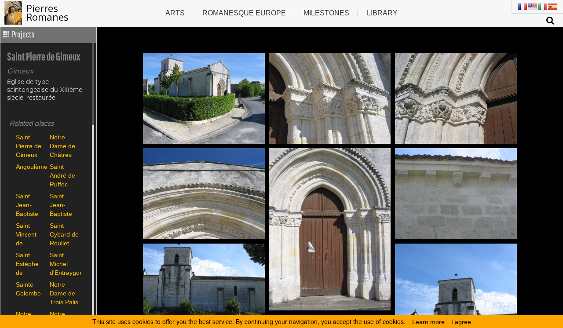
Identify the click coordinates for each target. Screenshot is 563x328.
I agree (461, 321)
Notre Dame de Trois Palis (64, 293)
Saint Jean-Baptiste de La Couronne (63, 205)
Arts (175, 13)
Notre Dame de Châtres (62, 146)
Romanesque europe (244, 13)
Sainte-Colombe (28, 289)
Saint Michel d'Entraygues (64, 263)
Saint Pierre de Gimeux (28, 146)
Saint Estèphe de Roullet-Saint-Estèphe (27, 263)
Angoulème (30, 166)
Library (382, 13)
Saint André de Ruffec (62, 175)
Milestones (326, 13)
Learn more (428, 321)
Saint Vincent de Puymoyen (30, 234)
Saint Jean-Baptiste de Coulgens (29, 205)
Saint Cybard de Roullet (64, 234)
